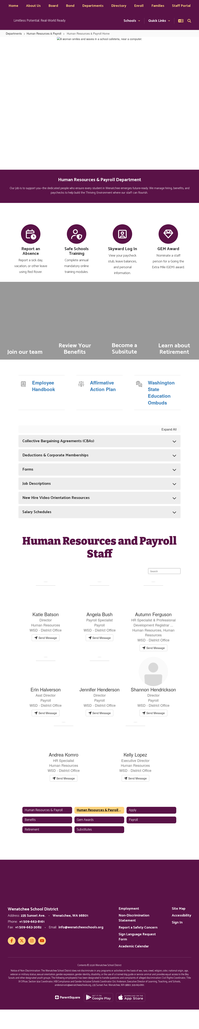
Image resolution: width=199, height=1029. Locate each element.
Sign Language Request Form (137, 936)
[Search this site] (189, 21)
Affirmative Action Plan (103, 385)
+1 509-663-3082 (28, 927)
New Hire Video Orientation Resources (56, 498)
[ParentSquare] (67, 997)
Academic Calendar (134, 946)
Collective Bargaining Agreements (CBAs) (58, 441)
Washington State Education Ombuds (161, 392)
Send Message (47, 638)
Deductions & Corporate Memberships (55, 455)
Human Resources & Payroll (44, 33)
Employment (129, 909)
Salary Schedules (36, 512)
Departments (14, 33)
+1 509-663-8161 (32, 922)
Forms (27, 469)
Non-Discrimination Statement (134, 918)
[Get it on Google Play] (98, 997)
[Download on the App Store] (130, 997)
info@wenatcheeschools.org (80, 927)
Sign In (177, 922)
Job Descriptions (36, 483)
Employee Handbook (43, 385)
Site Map (178, 909)
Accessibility (181, 915)
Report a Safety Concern (138, 927)
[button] (132, 21)
